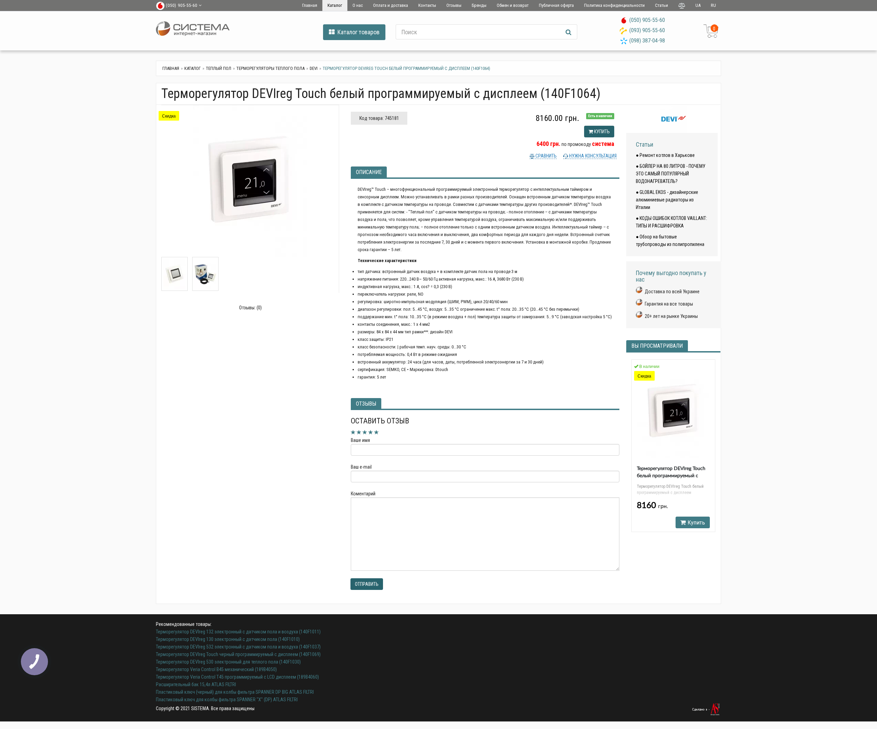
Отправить (367, 584)
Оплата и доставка (390, 5)
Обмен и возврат (513, 5)
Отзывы (453, 5)
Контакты (427, 5)
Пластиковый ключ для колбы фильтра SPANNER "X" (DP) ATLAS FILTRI (227, 699)
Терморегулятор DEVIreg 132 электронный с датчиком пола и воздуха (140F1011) (238, 631)
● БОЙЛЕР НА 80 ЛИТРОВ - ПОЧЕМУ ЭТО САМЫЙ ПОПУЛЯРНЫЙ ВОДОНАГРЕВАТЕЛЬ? (670, 173)
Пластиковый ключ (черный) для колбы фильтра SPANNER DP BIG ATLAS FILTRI (235, 692)
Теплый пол (218, 68)
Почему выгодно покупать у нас (671, 276)
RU (713, 5)
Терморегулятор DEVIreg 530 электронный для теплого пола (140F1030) (228, 662)
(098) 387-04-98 (647, 40)
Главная (309, 5)
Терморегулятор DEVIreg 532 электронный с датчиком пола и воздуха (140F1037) (238, 647)
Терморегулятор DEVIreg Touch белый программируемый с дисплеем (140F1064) (671, 475)
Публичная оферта (556, 5)
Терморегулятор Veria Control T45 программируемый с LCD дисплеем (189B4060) (237, 677)
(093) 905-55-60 (647, 30)
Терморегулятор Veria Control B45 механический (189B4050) (216, 669)
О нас (358, 5)
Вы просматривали (657, 346)
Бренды (479, 5)
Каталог (335, 5)
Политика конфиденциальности (614, 5)
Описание (369, 172)
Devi (314, 68)
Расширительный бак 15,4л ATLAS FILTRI (196, 684)
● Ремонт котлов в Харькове (665, 155)
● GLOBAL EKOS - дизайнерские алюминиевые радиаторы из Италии (667, 199)
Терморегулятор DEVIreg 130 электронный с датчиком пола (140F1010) (228, 639)
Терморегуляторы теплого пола (270, 68)
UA (698, 5)
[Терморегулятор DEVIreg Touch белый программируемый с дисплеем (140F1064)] (250, 181)
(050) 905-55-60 (647, 20)
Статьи (661, 5)
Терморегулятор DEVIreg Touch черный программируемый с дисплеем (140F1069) (238, 654)
